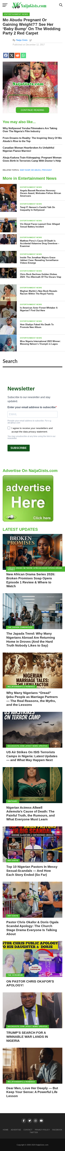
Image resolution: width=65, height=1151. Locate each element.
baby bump (25, 170)
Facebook (57, 1130)
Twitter (34, 1132)
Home (5, 1130)
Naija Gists (22, 40)
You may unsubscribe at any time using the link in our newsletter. (32, 437)
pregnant (47, 170)
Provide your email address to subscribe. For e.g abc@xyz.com (29, 422)
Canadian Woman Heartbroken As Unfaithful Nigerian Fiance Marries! (28, 149)
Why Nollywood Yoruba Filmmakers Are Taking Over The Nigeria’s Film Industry (30, 130)
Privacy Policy (42, 1130)
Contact (28, 1130)
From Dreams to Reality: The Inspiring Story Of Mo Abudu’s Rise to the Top (32, 140)
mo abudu (36, 170)
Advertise (16, 1130)
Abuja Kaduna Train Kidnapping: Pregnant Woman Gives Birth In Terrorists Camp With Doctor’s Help (32, 159)
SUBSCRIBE (18, 448)
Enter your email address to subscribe (32, 407)
